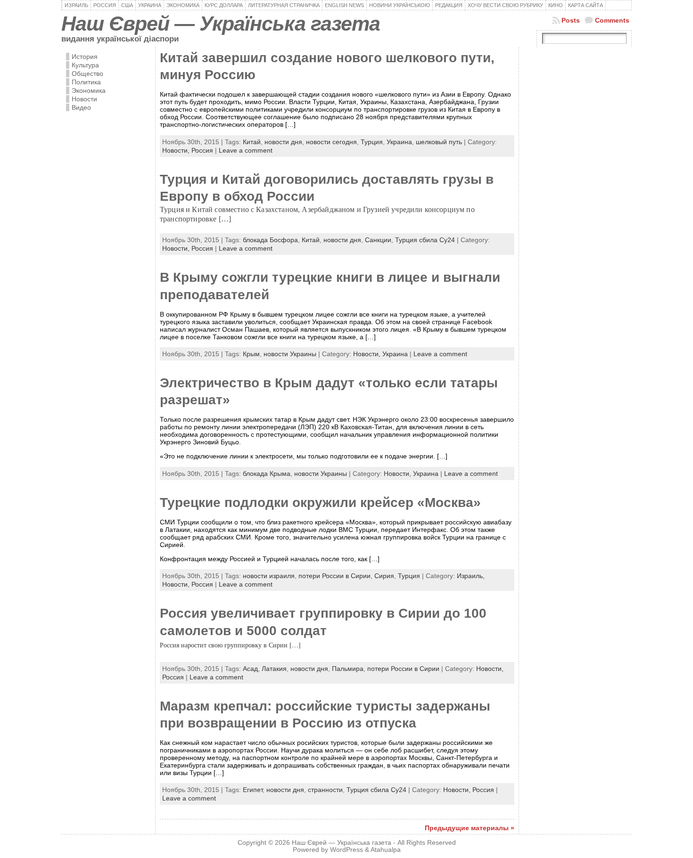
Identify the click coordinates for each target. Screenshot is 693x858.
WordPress (346, 849)
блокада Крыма (266, 473)
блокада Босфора (270, 240)
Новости (84, 99)
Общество (87, 73)
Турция (372, 142)
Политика (86, 82)
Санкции (378, 240)
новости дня (283, 142)
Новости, (176, 150)
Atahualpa (386, 849)
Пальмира (347, 668)
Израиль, (471, 576)
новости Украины (290, 354)
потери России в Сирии (334, 576)
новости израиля (269, 576)
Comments (612, 20)
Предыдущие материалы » (469, 828)
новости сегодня (331, 142)
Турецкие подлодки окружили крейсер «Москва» (320, 502)
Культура (85, 65)
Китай (252, 142)
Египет (253, 789)
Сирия (384, 576)
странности (325, 789)
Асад (250, 668)
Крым (251, 354)
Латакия (274, 668)
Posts (570, 20)
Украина (399, 142)
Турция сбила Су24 (425, 240)
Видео (81, 107)
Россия (202, 150)
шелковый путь (439, 142)
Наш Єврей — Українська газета (220, 23)
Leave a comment (245, 150)
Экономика (89, 90)
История (85, 56)
